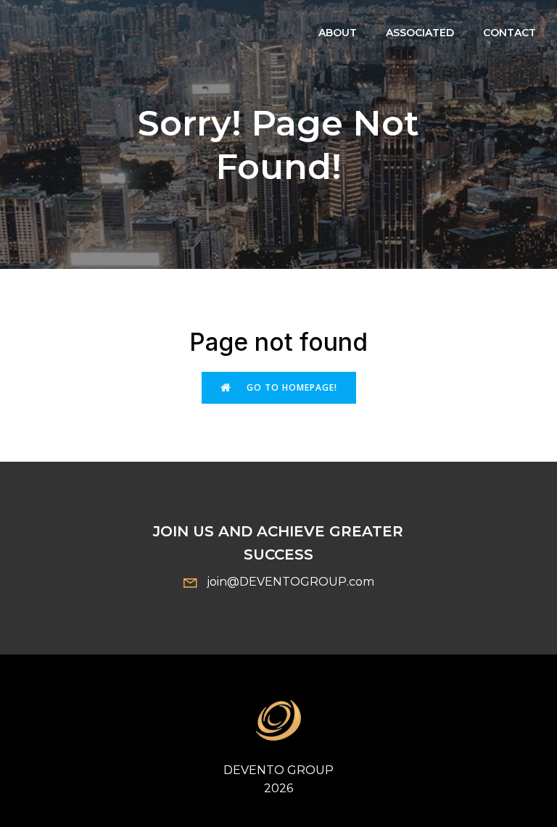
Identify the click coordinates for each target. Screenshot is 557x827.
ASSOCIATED (420, 32)
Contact (509, 32)
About (337, 32)
